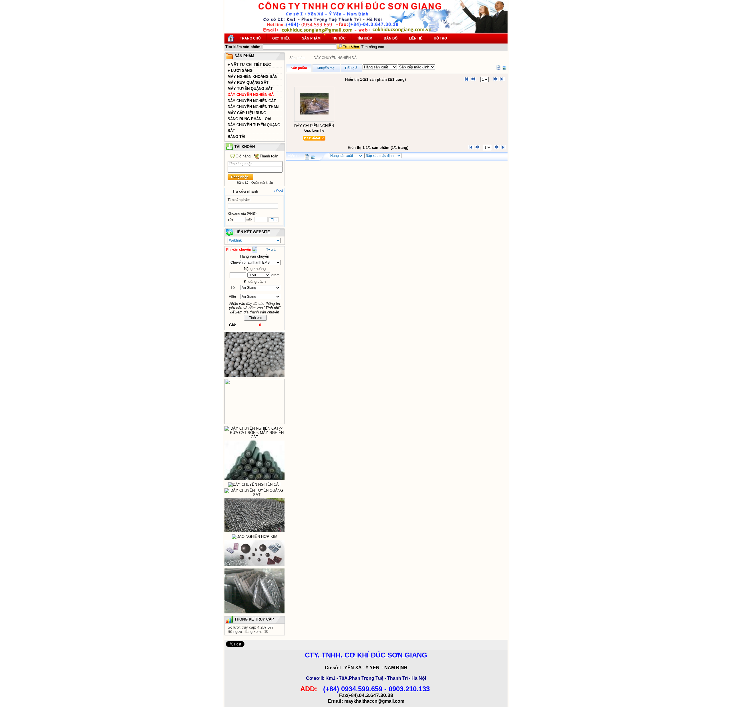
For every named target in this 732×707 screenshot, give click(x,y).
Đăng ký (242, 182)
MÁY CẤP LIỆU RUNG (247, 113)
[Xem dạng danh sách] (498, 67)
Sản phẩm (297, 58)
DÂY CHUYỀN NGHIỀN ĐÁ (251, 94)
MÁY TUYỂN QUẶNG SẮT (250, 88)
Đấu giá (351, 68)
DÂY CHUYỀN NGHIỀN (314, 126)
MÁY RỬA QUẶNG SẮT (248, 82)
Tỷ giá (271, 250)
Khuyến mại (326, 68)
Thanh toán (269, 156)
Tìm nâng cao (372, 47)
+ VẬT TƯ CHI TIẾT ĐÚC (249, 64)
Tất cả (278, 191)
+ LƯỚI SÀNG (240, 70)
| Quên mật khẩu (261, 182)
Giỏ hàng (243, 156)
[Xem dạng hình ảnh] (504, 67)
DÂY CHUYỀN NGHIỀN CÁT (252, 101)
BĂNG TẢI (236, 137)
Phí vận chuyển (238, 250)
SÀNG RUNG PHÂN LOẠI (249, 119)
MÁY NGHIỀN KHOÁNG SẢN (252, 76)
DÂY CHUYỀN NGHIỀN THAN (253, 107)
